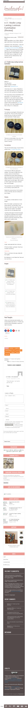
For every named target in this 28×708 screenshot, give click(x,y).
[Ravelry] (22, 450)
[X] (10, 706)
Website (7, 419)
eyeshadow (7, 352)
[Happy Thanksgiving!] (8, 463)
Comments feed (6, 562)
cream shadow (8, 350)
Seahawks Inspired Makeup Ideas (15, 622)
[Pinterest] (16, 450)
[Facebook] (6, 450)
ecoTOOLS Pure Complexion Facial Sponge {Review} (15, 613)
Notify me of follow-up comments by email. (18, 425)
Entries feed (5, 559)
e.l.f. (5, 49)
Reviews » (10, 17)
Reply (8, 386)
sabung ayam (10, 616)
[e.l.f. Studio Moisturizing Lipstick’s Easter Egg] (5, 521)
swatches (7, 354)
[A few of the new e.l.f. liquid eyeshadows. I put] (19, 640)
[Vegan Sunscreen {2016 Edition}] (5, 503)
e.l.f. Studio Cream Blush (15, 149)
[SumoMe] (26, 706)
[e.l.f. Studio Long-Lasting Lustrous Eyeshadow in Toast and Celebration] (14, 158)
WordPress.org (6, 564)
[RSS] (20, 451)
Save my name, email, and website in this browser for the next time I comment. (14, 422)
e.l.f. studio (19, 350)
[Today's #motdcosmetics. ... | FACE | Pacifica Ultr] (9, 650)
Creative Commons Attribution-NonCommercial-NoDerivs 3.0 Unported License (13, 681)
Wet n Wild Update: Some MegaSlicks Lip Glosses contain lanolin (15, 617)
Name (7, 408)
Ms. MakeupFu (11, 33)
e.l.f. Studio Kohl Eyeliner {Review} (12, 359)
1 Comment (6, 34)
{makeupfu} (14, 678)
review (17, 352)
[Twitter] (12, 450)
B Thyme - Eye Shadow (12, 377)
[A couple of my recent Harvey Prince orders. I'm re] (19, 650)
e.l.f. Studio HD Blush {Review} (15, 361)
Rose (8, 621)
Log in (4, 556)
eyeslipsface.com (14, 86)
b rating (11, 348)
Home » (6, 17)
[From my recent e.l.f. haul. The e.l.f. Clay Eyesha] (9, 659)
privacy (13, 688)
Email (7, 414)
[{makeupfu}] (14, 8)
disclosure (7, 688)
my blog (9, 612)
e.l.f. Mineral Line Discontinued (13, 626)
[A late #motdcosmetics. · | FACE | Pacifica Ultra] (9, 640)
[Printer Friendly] (22, 706)
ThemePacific (21, 694)
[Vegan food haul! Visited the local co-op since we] (19, 659)
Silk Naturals (20, 102)
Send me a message (15, 591)
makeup (13, 352)
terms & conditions (15, 686)
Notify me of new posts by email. (13, 427)
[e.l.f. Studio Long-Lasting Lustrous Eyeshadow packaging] (14, 73)
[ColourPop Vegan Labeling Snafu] (5, 515)
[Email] (18, 706)
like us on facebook (14, 487)
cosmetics (17, 348)
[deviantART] (15, 451)
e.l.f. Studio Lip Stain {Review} (13, 604)
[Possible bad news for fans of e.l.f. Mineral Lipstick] (5, 509)
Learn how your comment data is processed (13, 432)
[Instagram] (9, 451)
